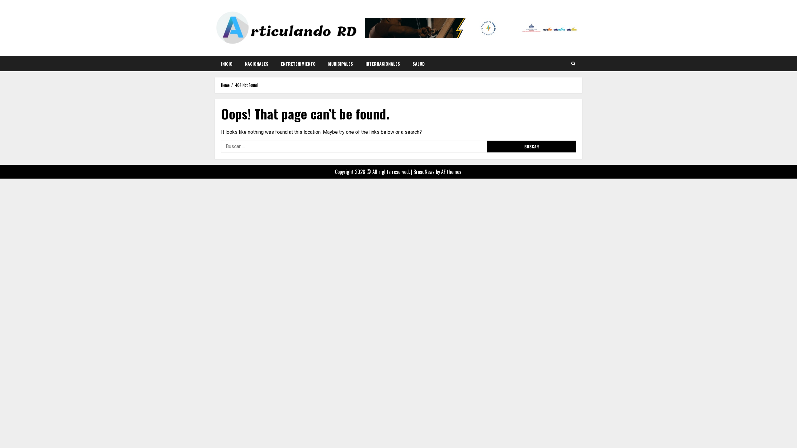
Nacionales (256, 63)
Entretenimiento (298, 63)
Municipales (340, 63)
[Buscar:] (354, 146)
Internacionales (382, 63)
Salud (419, 63)
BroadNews (424, 171)
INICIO (227, 63)
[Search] (573, 63)
